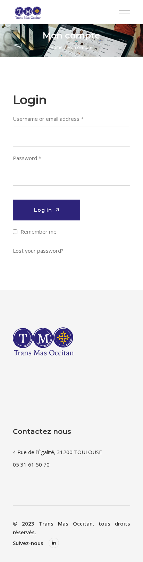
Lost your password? (38, 250)
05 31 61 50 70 (31, 464)
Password (27, 157)
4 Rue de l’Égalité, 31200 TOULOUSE (57, 451)
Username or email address (48, 118)
